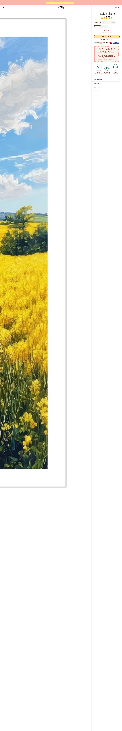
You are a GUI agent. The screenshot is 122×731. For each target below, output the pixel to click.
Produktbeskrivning (98, 79)
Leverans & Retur (98, 87)
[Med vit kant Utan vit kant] (46, 253)
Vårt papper (97, 91)
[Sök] (116, 7)
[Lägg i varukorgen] (106, 36)
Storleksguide (97, 83)
